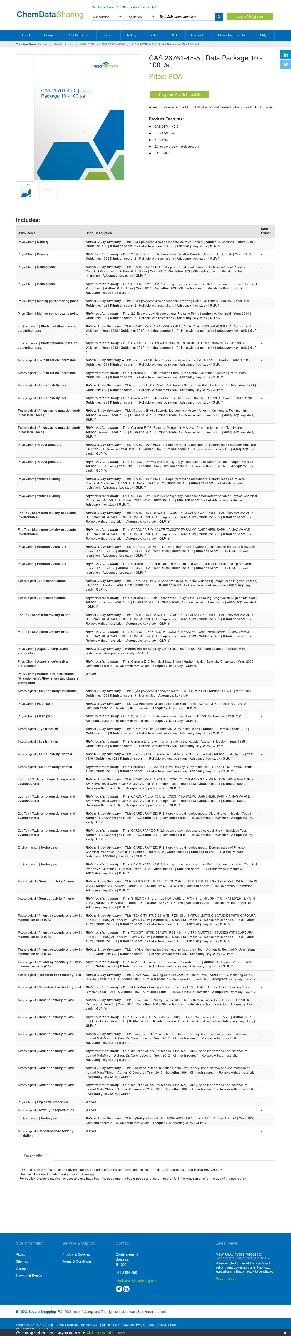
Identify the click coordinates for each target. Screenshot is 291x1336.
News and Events (232, 35)
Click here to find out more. (106, 1332)
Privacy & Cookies (76, 1254)
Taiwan (107, 35)
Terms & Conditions (77, 1261)
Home (42, 44)
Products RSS (166, 1325)
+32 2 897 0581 (127, 1272)
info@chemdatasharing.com (137, 1280)
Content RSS (110, 1325)
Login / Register (249, 16)
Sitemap (22, 1261)
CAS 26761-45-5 (112, 44)
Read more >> (226, 1278)
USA (174, 35)
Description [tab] (34, 1156)
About (26, 35)
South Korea (78, 35)
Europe (49, 35)
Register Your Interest (178, 94)
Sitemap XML (90, 1325)
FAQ (264, 35)
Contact (197, 35)
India (154, 35)
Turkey (132, 35)
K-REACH (87, 44)
